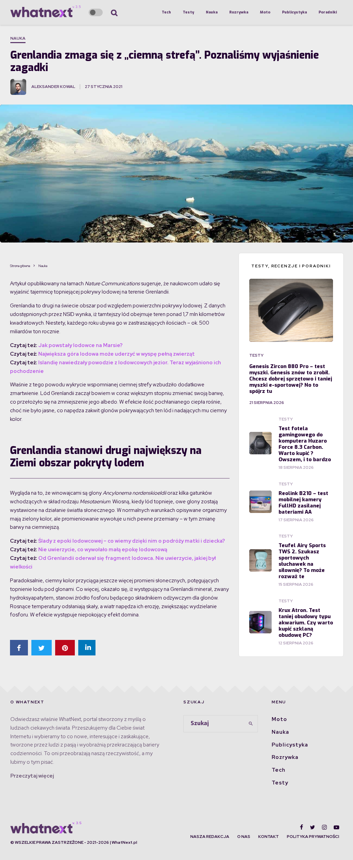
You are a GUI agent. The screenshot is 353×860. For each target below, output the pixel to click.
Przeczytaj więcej (32, 775)
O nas (243, 836)
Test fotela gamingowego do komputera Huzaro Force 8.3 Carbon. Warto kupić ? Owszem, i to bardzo (305, 444)
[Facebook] (301, 827)
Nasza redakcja (209, 836)
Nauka (212, 12)
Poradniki (328, 12)
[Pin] (65, 647)
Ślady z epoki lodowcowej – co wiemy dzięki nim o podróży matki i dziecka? (131, 540)
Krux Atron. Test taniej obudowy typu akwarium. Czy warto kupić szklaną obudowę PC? (306, 622)
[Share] (19, 647)
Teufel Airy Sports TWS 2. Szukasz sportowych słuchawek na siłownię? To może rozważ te (302, 561)
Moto (265, 12)
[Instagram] (324, 827)
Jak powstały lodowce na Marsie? (80, 345)
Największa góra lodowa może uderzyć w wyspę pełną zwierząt (116, 353)
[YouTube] (336, 827)
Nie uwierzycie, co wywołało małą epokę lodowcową (102, 549)
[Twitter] (312, 827)
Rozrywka (238, 12)
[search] (251, 723)
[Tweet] (41, 647)
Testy (188, 12)
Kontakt (268, 836)
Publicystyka (294, 12)
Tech (166, 12)
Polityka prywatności (313, 836)
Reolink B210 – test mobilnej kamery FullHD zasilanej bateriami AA (303, 502)
